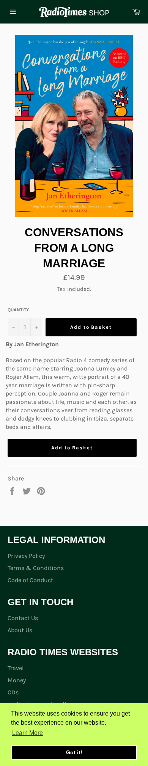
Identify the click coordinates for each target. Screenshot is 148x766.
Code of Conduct (30, 580)
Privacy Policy (26, 555)
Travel (16, 668)
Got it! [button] (74, 752)
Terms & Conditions (36, 567)
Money (17, 680)
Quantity (18, 309)
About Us (20, 630)
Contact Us (23, 618)
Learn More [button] (27, 733)
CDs (13, 692)
